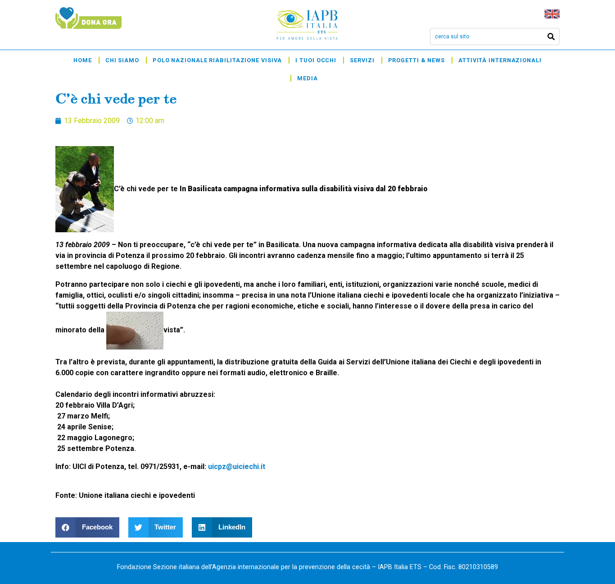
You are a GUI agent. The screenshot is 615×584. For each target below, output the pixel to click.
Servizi (362, 60)
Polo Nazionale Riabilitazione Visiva (217, 60)
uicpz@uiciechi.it (236, 466)
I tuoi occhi (315, 60)
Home (82, 60)
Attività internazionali (500, 60)
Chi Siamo (122, 60)
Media (307, 78)
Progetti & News (416, 60)
